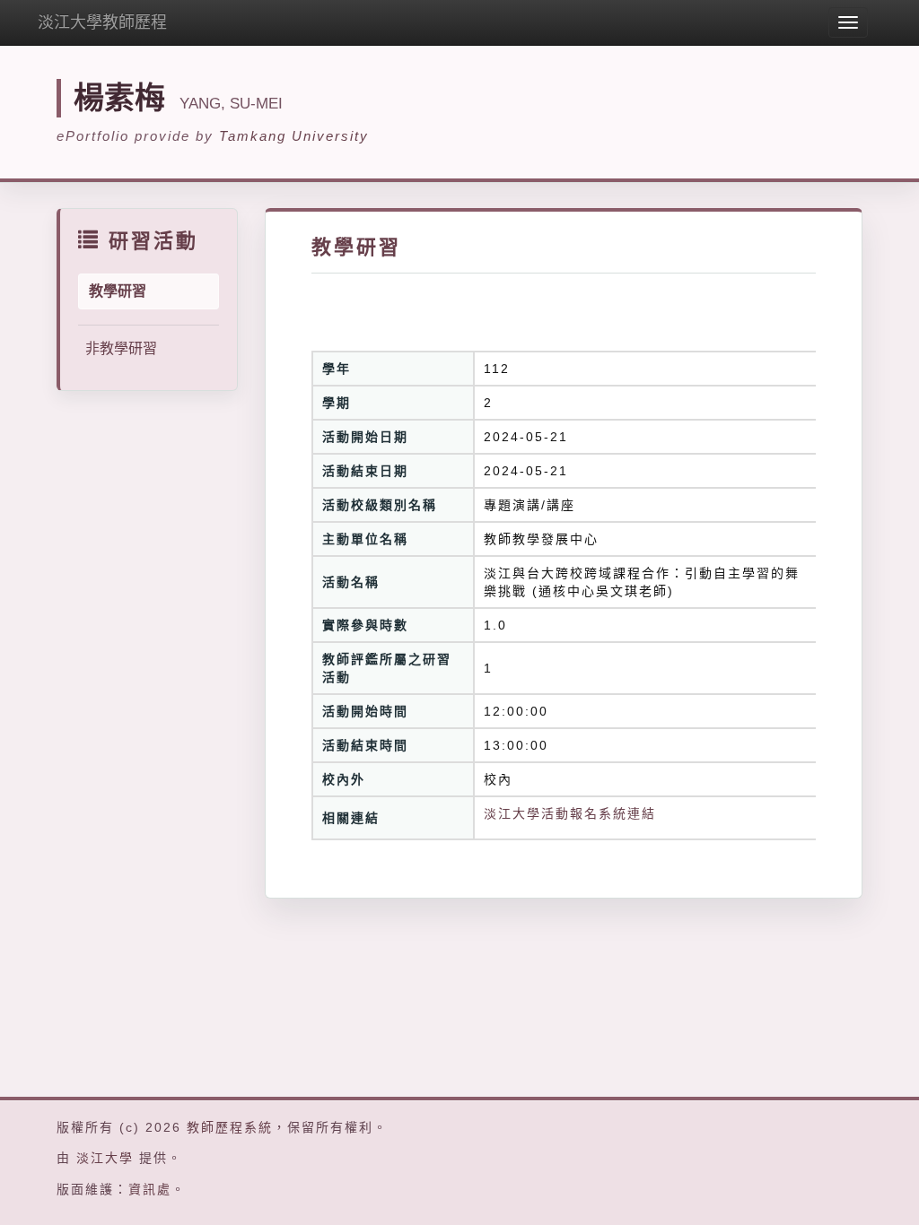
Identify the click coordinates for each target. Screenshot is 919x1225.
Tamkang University (294, 135)
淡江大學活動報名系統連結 (570, 813)
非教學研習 (121, 348)
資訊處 (149, 1189)
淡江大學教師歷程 (102, 22)
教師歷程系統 (230, 1127)
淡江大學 (105, 1158)
